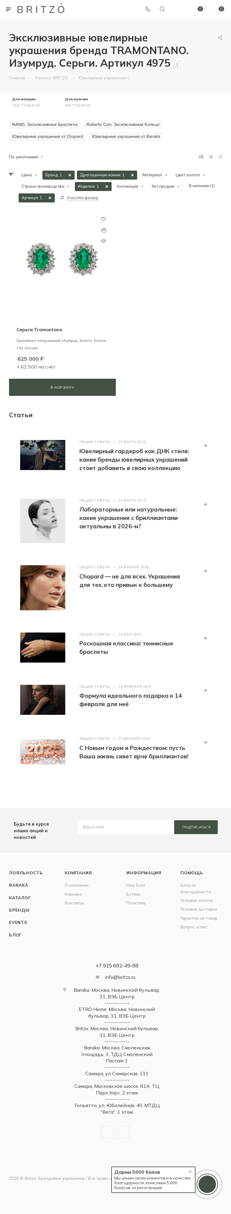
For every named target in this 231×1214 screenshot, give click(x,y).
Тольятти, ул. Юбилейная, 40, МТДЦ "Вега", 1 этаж (117, 1108)
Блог (15, 934)
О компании (76, 885)
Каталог (20, 897)
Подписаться (196, 827)
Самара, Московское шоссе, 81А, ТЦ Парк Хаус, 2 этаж (116, 1089)
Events (18, 922)
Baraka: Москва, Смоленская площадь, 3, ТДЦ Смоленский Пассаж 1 (116, 1054)
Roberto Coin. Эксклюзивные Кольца (123, 124)
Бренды (19, 909)
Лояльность (26, 872)
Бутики (133, 894)
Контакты (74, 902)
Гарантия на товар (198, 918)
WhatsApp (123, 1132)
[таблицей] (220, 157)
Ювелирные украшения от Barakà (126, 136)
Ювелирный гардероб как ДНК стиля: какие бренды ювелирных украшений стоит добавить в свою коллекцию (134, 460)
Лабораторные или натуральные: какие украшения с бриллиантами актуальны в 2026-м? (128, 518)
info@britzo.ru (120, 977)
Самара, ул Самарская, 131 (117, 1073)
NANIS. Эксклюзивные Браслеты (45, 124)
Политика (136, 902)
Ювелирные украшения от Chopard (47, 136)
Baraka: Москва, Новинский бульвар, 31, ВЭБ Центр (117, 993)
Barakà (18, 885)
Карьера (73, 894)
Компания (78, 872)
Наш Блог (136, 885)
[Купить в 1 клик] (103, 230)
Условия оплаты (196, 900)
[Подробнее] (205, 445)
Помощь (191, 872)
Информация (144, 872)
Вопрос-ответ (194, 926)
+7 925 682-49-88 (117, 965)
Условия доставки (198, 909)
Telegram (107, 1132)
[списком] (211, 157)
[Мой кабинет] (176, 9)
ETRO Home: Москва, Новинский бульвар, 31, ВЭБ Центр (117, 1012)
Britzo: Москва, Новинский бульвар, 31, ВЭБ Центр (117, 1031)
